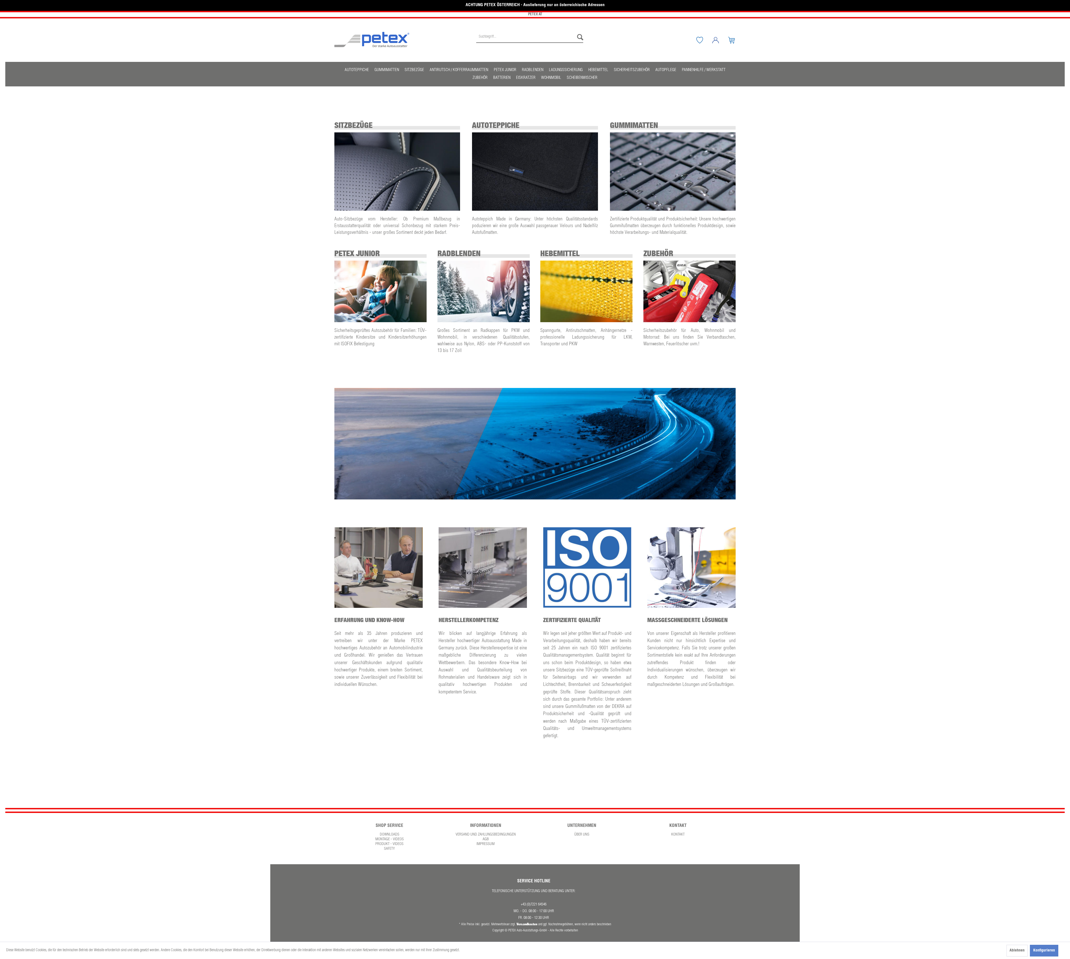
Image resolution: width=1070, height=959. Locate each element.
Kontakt (678, 835)
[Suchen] (578, 37)
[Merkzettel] (704, 40)
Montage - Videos (389, 839)
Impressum (485, 844)
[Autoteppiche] (535, 171)
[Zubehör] (689, 291)
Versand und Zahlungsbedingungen (486, 835)
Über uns (581, 835)
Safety (389, 849)
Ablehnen (1017, 951)
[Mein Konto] (719, 40)
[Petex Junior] (380, 291)
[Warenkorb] (735, 40)
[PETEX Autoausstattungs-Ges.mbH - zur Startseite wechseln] (372, 39)
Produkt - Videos (389, 844)
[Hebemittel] (586, 291)
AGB (486, 839)
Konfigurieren (1044, 951)
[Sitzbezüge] (397, 171)
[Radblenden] (483, 291)
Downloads (389, 835)
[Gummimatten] (673, 171)
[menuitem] (529, 40)
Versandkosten (527, 924)
